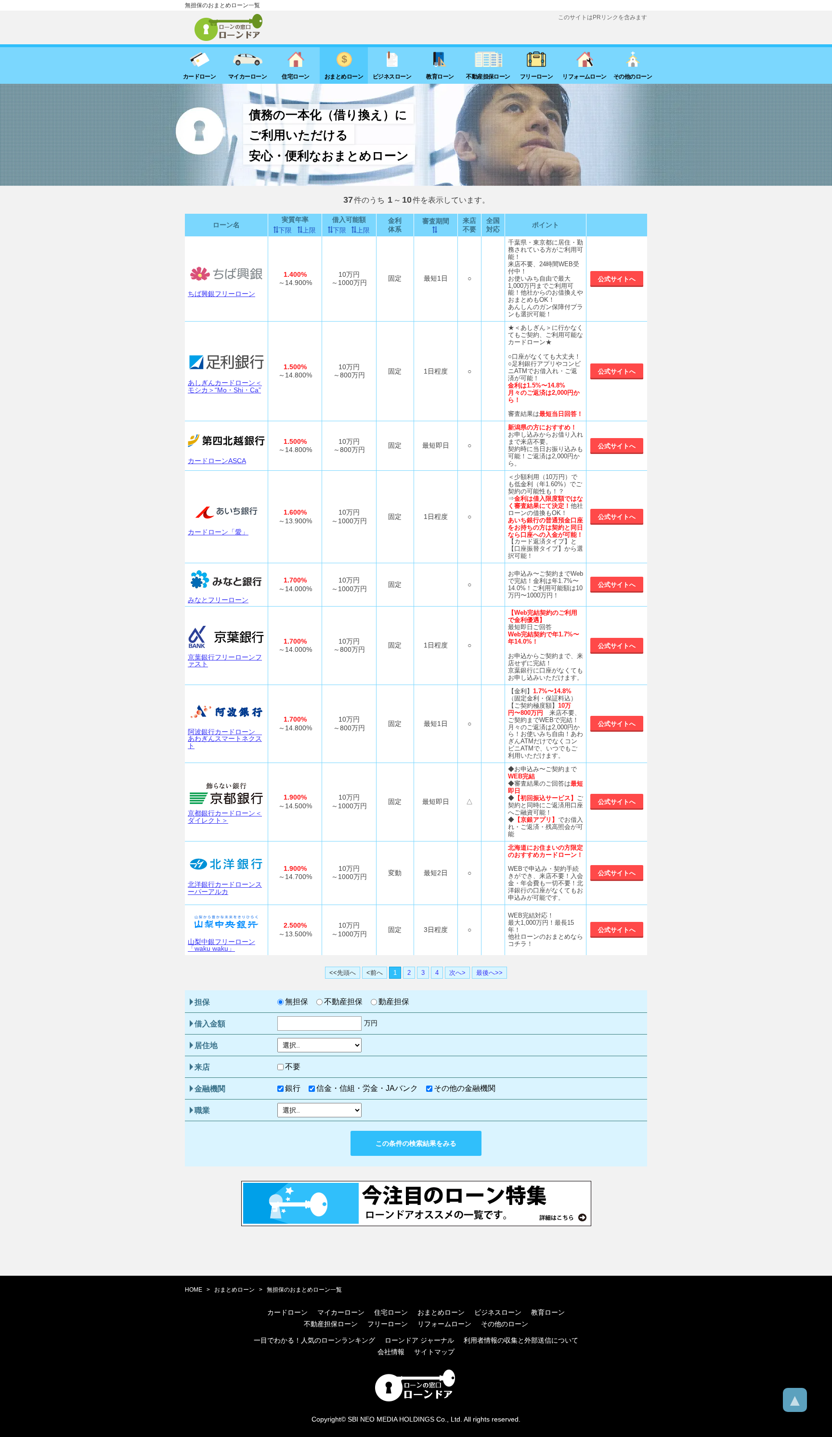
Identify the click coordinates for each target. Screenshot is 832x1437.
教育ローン (548, 1312)
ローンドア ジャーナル (419, 1340)
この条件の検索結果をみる (416, 1143)
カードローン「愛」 (218, 532)
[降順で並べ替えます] (435, 229)
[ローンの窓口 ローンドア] (416, 1400)
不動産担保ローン (331, 1324)
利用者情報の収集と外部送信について (521, 1340)
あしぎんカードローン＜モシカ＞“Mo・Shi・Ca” (225, 386)
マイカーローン (340, 1312)
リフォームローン (444, 1324)
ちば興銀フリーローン (221, 294)
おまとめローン (234, 1289)
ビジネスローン (497, 1312)
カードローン (287, 1312)
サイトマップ (434, 1352)
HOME (193, 1289)
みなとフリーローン (218, 600)
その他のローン (504, 1324)
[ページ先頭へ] (795, 1400)
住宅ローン (391, 1312)
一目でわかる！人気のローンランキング (314, 1340)
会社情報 (390, 1352)
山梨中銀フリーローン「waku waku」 (221, 945)
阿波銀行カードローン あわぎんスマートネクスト (225, 739)
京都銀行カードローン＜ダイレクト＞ (225, 816)
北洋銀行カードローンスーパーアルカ (225, 887)
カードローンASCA (217, 461)
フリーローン (387, 1324)
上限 (309, 230)
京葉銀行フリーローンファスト (225, 660)
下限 (285, 230)
